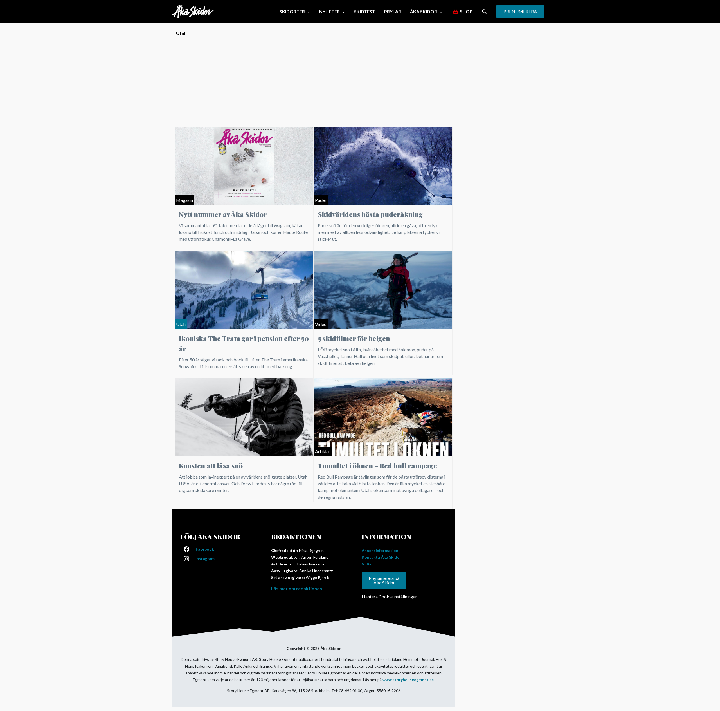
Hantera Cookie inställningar (389, 596)
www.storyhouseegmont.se (408, 679)
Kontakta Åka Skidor (381, 557)
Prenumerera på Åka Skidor (384, 580)
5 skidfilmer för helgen (354, 338)
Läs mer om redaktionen (296, 588)
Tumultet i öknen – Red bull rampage (377, 465)
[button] (484, 11)
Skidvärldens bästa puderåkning (370, 214)
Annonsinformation (380, 550)
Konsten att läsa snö (211, 465)
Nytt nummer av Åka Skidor (223, 214)
